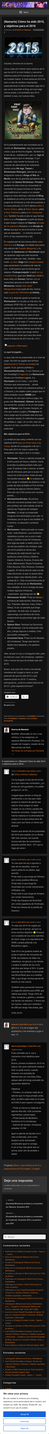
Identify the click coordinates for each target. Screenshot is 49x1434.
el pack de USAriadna (19, 292)
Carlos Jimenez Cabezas (25, 774)
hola (12, 219)
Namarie (27, 30)
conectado (24, 1185)
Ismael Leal (9, 1298)
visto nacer (27, 285)
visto (35, 278)
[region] (24, 1411)
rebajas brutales (36, 261)
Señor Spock (32, 209)
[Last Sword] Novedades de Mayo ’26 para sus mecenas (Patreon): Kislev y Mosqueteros (25, 1339)
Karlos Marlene (11, 1345)
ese (35, 154)
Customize (24, 1421)
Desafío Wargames (27, 248)
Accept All (25, 1414)
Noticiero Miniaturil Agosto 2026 (31, 1345)
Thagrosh (22, 374)
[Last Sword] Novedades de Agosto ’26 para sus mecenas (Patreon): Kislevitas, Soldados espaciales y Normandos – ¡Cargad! (25, 1334)
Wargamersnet (11, 289)
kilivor (16, 1027)
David (13, 859)
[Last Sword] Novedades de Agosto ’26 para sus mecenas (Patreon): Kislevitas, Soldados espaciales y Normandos (24, 1293)
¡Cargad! (8, 1388)
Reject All (24, 1428)
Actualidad (31, 716)
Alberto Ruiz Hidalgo (19, 1046)
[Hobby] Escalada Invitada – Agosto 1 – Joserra (23, 1375)
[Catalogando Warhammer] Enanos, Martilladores (23, 1358)
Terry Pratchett (12, 212)
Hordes (31, 364)
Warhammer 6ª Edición (15, 364)
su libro (14, 261)
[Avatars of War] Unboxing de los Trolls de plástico (24, 1369)
